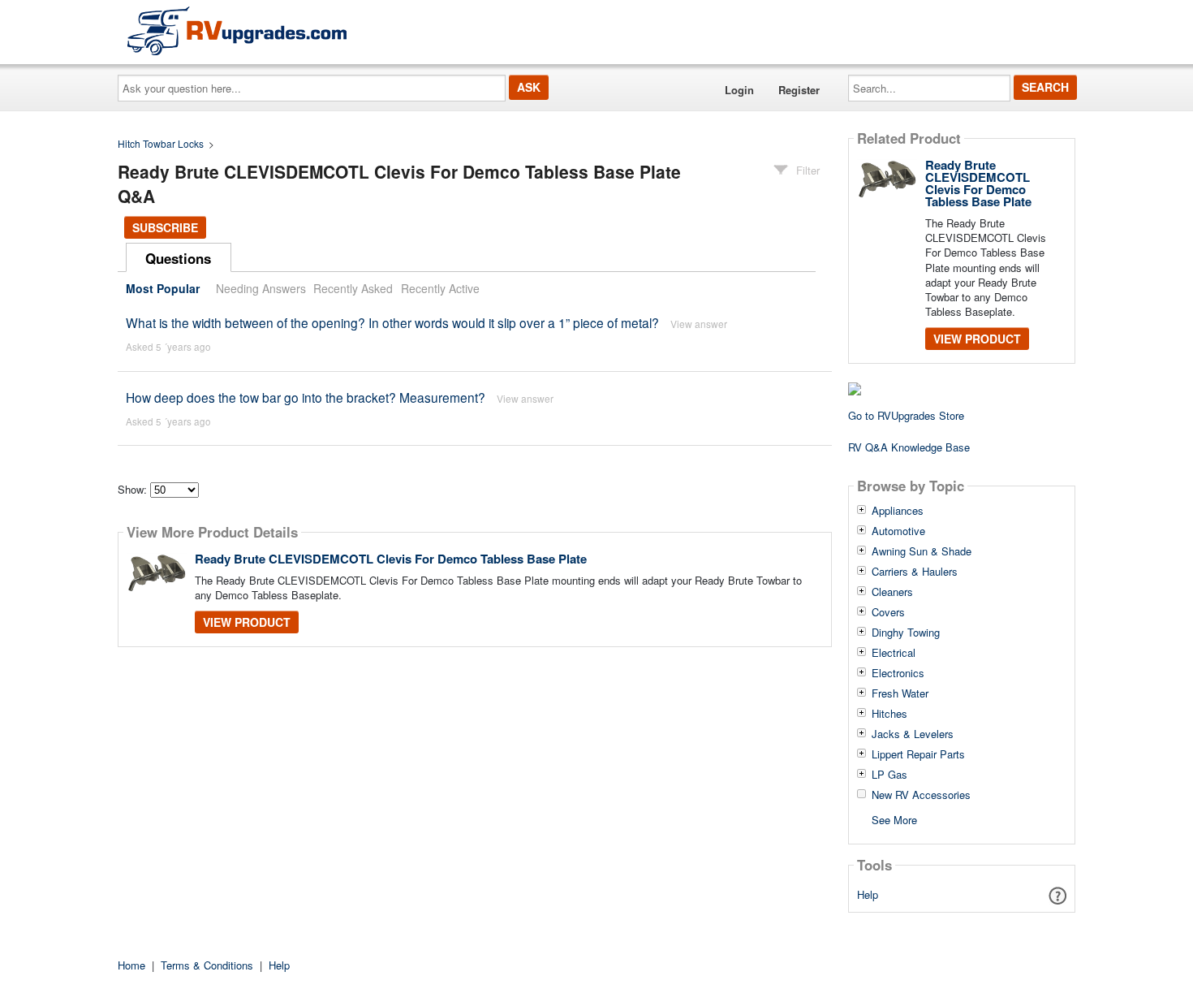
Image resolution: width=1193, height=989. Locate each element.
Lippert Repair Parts (918, 754)
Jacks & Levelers (913, 734)
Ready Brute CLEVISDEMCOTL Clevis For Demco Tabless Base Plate (391, 559)
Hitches (889, 713)
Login (739, 89)
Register (799, 89)
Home (131, 965)
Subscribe (165, 227)
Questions (178, 258)
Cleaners (892, 592)
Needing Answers (261, 288)
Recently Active (440, 288)
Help (867, 894)
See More (894, 819)
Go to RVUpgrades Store (906, 415)
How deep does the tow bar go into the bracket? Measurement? (305, 397)
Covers (888, 612)
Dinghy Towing (906, 632)
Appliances (898, 510)
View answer (698, 323)
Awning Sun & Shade (921, 551)
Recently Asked (353, 288)
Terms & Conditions (207, 965)
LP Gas (889, 774)
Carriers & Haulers (915, 571)
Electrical (893, 653)
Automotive (898, 531)
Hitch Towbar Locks (161, 143)
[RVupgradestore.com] (237, 30)
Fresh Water (900, 693)
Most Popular (163, 288)
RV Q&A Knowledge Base (909, 447)
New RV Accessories (921, 795)
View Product (247, 622)
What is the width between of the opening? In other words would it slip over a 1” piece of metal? (392, 322)
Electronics (898, 673)
